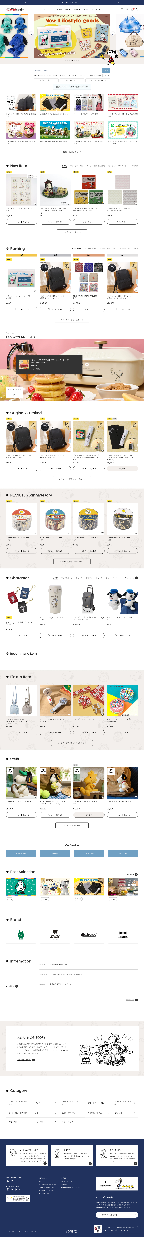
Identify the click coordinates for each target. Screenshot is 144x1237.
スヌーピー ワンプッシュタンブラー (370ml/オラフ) (53, 618)
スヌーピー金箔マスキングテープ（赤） (52, 539)
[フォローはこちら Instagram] (8, 1181)
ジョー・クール (52, 75)
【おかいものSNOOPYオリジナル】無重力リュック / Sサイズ (120, 297)
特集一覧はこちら (71, 151)
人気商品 (77, 9)
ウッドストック (67, 578)
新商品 (59, 9)
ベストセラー (77, 248)
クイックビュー (36, 369)
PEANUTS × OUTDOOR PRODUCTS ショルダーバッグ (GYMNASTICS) (18, 721)
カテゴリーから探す (45, 80)
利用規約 (64, 1184)
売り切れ (122, 469)
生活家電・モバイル (95, 1113)
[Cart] (132, 9)
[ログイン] (127, 9)
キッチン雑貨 (105, 248)
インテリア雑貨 (91, 248)
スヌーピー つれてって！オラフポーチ (120, 618)
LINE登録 (55, 853)
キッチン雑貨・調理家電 (96, 166)
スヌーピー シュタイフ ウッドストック (86, 803)
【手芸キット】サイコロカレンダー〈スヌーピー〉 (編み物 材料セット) (53, 210)
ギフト (86, 9)
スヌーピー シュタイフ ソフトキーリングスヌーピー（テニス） (52, 803)
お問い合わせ (43, 1178)
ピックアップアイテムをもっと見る (71, 743)
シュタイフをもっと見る (71, 825)
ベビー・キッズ (67, 1122)
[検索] (137, 9)
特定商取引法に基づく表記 (48, 1184)
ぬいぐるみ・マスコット (117, 166)
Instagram (123, 853)
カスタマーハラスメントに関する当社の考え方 (48, 1192)
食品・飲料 (119, 1113)
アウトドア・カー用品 (96, 1103)
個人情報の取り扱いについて (70, 1188)
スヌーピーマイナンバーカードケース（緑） (19, 297)
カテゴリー (48, 9)
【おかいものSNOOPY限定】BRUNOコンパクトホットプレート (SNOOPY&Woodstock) (52, 361)
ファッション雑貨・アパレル (18, 1102)
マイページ (42, 1181)
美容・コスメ (14, 1122)
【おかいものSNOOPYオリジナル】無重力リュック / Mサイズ (53, 297)
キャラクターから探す (96, 80)
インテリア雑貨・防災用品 (124, 1102)
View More (130, 874)
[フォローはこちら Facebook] (16, 1189)
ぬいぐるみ (72, 75)
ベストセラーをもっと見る (71, 320)
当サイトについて (67, 1181)
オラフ (107, 75)
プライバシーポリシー (46, 1188)
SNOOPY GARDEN (95, 75)
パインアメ (83, 75)
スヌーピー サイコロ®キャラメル (85, 719)
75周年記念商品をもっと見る (71, 561)
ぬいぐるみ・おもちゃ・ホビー (71, 1102)
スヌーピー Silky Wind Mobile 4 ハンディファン (53, 720)
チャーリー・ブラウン (84, 578)
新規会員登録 (21, 853)
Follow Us (130, 1000)
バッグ (135, 248)
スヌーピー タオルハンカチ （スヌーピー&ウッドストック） (86, 209)
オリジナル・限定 (76, 166)
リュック (63, 75)
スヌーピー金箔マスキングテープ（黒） (119, 539)
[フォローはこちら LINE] (12, 1181)
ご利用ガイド (65, 1178)
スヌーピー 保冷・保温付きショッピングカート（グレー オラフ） (86, 618)
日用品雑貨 (134, 166)
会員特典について (24, 1060)
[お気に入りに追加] (35, 204)
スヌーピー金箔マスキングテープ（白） (18, 539)
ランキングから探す (70, 80)
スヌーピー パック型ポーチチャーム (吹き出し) (19, 623)
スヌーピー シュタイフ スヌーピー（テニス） (19, 803)
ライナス (99, 578)
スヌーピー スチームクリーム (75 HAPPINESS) (119, 720)
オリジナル (96, 9)
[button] (31, 34)
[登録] (135, 1215)
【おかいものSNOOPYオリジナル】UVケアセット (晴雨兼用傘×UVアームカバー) (120, 457)
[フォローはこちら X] (20, 1189)
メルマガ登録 (89, 853)
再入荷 (67, 9)
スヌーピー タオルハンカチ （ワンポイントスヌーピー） (120, 209)
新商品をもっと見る (70, 232)
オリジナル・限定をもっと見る (70, 479)
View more (129, 578)
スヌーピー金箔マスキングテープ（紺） (85, 539)
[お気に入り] (122, 9)
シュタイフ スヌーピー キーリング (120, 802)
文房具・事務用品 (68, 1113)
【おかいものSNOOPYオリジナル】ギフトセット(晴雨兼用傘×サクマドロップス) (86, 457)
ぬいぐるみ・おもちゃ (121, 248)
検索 (106, 70)
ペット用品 (39, 1122)
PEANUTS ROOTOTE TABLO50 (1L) (85, 297)
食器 (36, 1113)
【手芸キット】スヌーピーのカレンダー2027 (19, 209)
